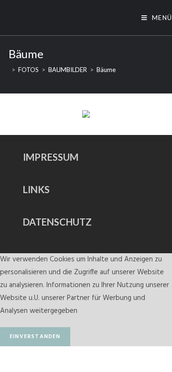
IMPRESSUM (50, 157)
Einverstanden (35, 336)
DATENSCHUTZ (57, 221)
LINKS (36, 189)
